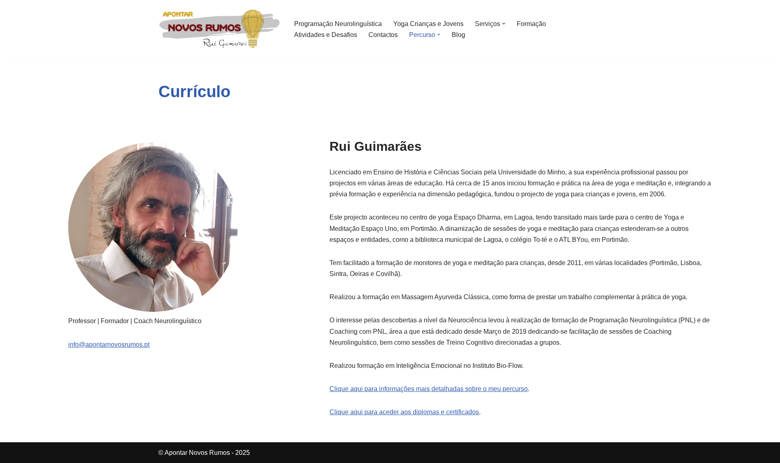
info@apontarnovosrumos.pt (109, 344)
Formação (531, 23)
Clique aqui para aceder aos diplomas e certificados (404, 412)
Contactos (383, 34)
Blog (458, 34)
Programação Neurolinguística (338, 23)
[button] (503, 23)
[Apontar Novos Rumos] (219, 29)
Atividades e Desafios (325, 34)
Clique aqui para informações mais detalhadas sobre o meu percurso (428, 388)
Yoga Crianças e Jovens (428, 23)
